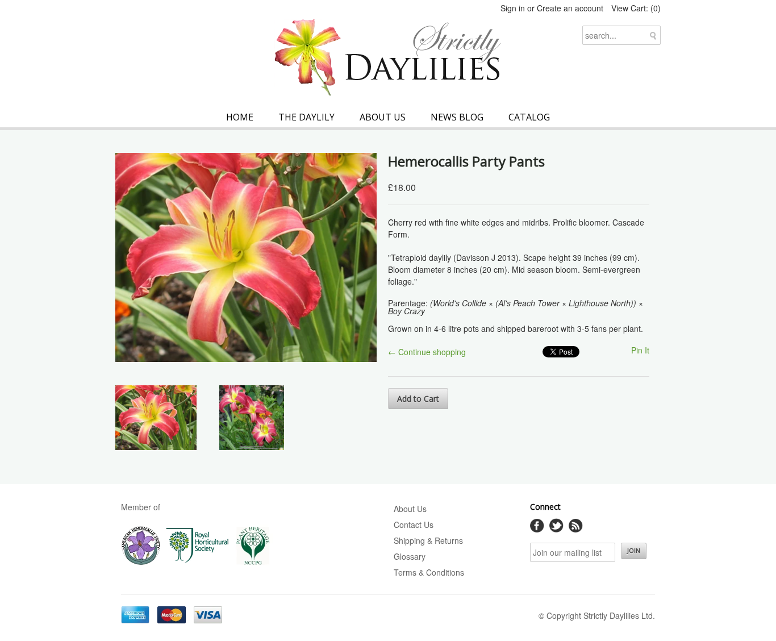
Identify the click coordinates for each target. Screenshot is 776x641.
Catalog (529, 117)
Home (239, 117)
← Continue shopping (427, 351)
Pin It (640, 350)
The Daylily (306, 117)
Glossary (409, 556)
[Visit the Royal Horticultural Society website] (197, 562)
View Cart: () (636, 8)
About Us (383, 117)
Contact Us (413, 524)
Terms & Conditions (429, 572)
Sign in (512, 8)
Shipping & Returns (428, 540)
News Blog (457, 117)
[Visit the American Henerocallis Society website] (141, 562)
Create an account (570, 8)
